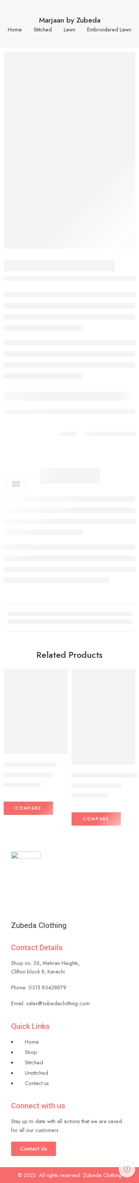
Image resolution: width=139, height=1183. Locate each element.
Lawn (69, 30)
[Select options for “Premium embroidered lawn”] (125, 764)
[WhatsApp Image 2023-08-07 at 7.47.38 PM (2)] (69, 150)
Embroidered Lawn (109, 30)
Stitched (43, 30)
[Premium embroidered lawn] (104, 717)
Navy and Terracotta (30, 765)
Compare (28, 808)
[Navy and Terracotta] (36, 711)
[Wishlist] (60, 676)
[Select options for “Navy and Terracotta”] (57, 753)
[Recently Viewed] (127, 1169)
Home (15, 30)
